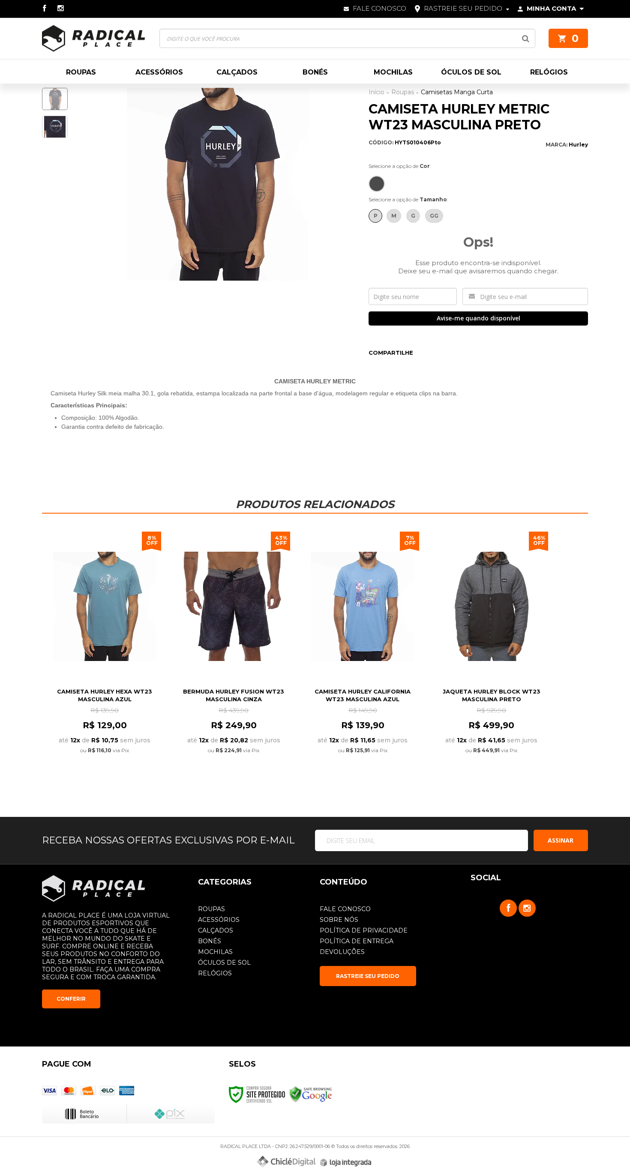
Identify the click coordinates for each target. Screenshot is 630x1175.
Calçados (215, 930)
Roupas (402, 92)
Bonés (209, 941)
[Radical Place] (93, 38)
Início (376, 92)
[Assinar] (561, 840)
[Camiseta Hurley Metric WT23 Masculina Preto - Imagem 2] (55, 127)
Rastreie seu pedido (463, 8)
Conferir (71, 999)
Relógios (215, 973)
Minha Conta (551, 8)
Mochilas (215, 952)
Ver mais (104, 768)
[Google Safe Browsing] (310, 1094)
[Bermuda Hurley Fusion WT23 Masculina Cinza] (233, 654)
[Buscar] (525, 38)
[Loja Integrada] (346, 1162)
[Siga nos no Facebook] (49, 8)
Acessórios (219, 920)
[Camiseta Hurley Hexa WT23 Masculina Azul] (104, 654)
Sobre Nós (339, 920)
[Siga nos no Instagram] (63, 8)
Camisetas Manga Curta (457, 92)
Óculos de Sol (224, 962)
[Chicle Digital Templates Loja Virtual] (286, 1162)
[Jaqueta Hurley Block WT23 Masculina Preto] (491, 654)
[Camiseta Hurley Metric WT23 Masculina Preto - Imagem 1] (55, 99)
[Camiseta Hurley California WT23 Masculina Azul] (362, 654)
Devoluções (342, 952)
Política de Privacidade (364, 930)
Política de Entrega (356, 941)
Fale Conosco (378, 8)
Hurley (578, 144)
